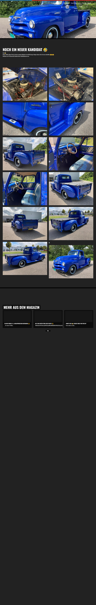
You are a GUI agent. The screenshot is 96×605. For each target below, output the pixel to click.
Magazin (68, 3)
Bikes (57, 3)
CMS (64, 3)
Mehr (48, 330)
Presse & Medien (74, 3)
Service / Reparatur (82, 3)
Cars (54, 3)
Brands (60, 3)
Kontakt (89, 3)
